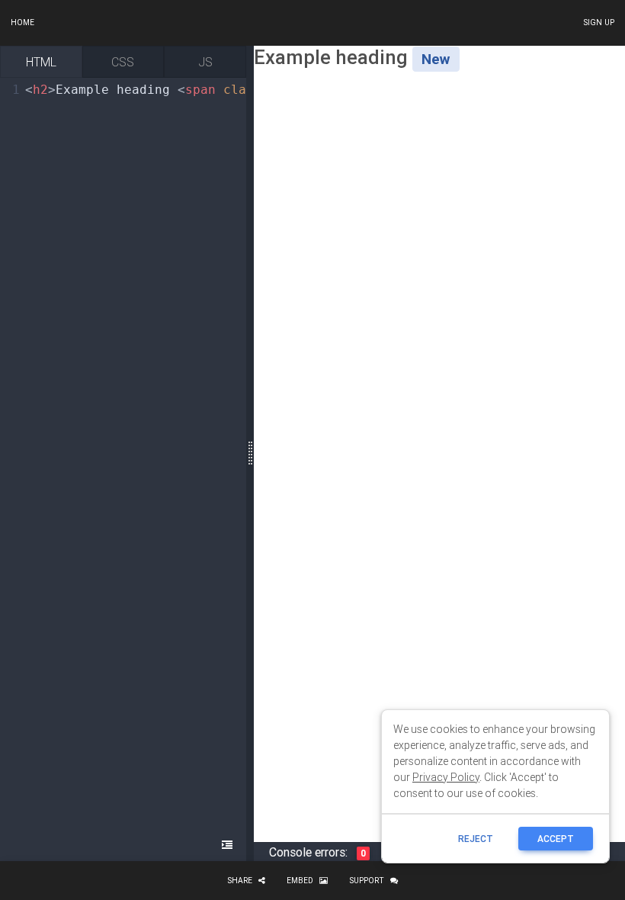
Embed (300, 881)
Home (22, 22)
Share (239, 881)
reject (475, 838)
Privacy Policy (445, 777)
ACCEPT (555, 838)
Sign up (598, 22)
